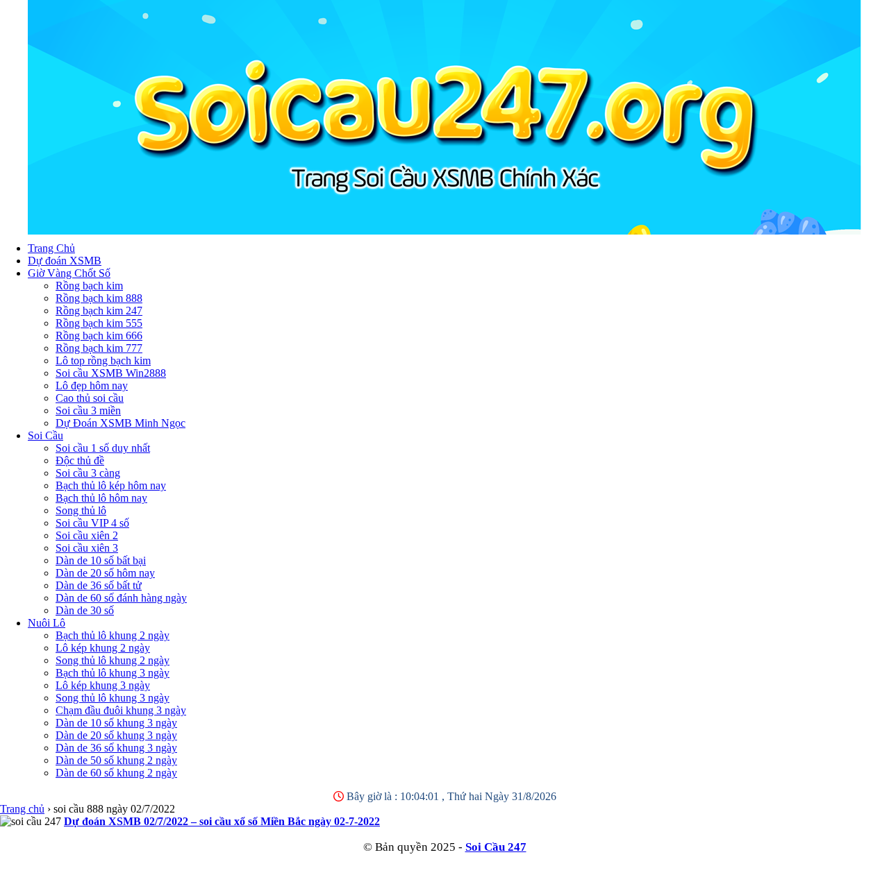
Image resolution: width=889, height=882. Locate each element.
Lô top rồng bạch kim (103, 360)
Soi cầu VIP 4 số (92, 523)
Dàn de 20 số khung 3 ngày (116, 735)
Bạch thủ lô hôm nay (101, 498)
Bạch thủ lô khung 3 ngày (112, 673)
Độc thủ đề (80, 460)
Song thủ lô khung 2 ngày (112, 660)
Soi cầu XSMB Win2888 (111, 373)
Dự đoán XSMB (64, 260)
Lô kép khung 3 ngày (103, 685)
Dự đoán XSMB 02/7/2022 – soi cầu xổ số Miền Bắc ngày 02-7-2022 (222, 821)
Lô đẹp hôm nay (92, 385)
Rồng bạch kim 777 (99, 348)
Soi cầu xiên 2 (87, 535)
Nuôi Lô (46, 623)
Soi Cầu (45, 435)
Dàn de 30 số (85, 610)
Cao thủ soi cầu (90, 398)
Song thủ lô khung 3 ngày (112, 698)
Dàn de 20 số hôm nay (105, 573)
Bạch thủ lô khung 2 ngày (112, 635)
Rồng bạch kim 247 (99, 310)
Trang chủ (22, 809)
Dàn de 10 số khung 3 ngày (116, 723)
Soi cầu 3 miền (88, 410)
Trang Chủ (51, 248)
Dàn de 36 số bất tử (99, 585)
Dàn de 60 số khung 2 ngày (116, 773)
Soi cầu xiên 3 (87, 548)
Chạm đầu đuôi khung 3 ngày (121, 710)
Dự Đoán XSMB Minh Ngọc (120, 423)
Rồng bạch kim (89, 285)
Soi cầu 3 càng (88, 473)
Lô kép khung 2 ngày (103, 648)
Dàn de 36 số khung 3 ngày (116, 748)
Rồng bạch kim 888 (99, 298)
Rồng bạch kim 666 (99, 335)
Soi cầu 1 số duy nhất (103, 448)
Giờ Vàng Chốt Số (69, 273)
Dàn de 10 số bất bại (101, 560)
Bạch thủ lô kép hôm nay (111, 485)
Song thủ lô (81, 510)
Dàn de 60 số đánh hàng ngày (121, 598)
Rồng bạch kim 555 (99, 323)
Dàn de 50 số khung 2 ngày (116, 760)
